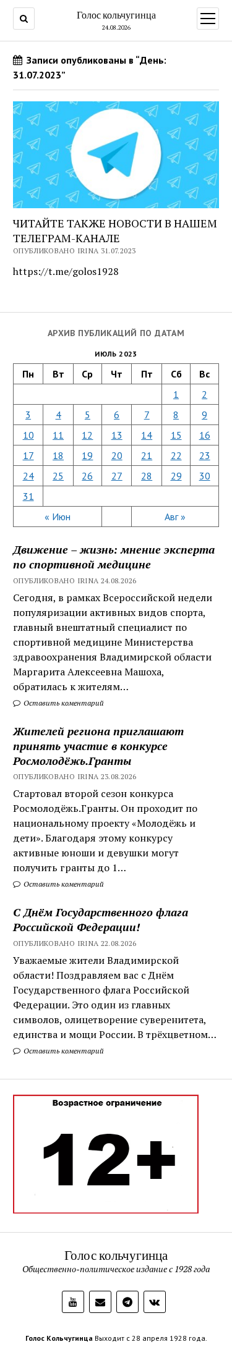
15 (176, 435)
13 (116, 435)
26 (87, 476)
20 (116, 455)
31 (28, 496)
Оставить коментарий (63, 702)
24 (28, 476)
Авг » (175, 516)
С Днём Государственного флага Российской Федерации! (100, 919)
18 (58, 455)
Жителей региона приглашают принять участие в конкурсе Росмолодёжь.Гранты (98, 746)
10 (28, 435)
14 (146, 435)
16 (204, 435)
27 (116, 476)
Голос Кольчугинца (59, 1338)
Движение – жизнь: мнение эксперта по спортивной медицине (114, 557)
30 (204, 476)
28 (146, 476)
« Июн (58, 516)
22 (176, 455)
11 (58, 435)
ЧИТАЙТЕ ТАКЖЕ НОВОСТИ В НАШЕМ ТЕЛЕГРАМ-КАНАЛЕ (115, 230)
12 (87, 435)
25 (58, 476)
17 (28, 455)
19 (87, 455)
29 (176, 476)
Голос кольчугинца (116, 15)
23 (204, 455)
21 (146, 455)
